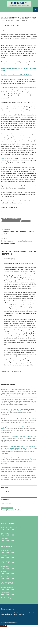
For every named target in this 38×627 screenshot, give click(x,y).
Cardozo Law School (23, 613)
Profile (7, 530)
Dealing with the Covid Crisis (11, 218)
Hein (12, 584)
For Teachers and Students (11, 221)
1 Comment (23, 21)
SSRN (12, 530)
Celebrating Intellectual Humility (20, 475)
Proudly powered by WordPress (9, 622)
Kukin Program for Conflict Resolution (12, 614)
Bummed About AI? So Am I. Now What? (23, 419)
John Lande (15, 21)
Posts (2, 530)
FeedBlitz (18, 510)
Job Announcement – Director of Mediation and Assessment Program (17, 241)
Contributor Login (6, 598)
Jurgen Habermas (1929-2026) (20, 467)
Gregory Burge (5, 427)
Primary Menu (35, 9)
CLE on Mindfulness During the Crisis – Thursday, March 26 (17, 232)
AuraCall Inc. (5, 158)
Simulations (26, 221)
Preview (3, 510)
